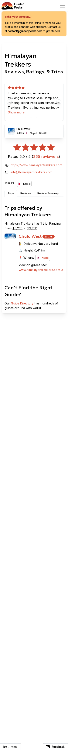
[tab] (21, 117)
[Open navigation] (62, 5)
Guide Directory (22, 303)
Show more (16, 112)
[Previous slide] (9, 101)
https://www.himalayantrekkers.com (36, 165)
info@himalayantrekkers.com (31, 172)
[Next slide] (58, 101)
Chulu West (30, 236)
